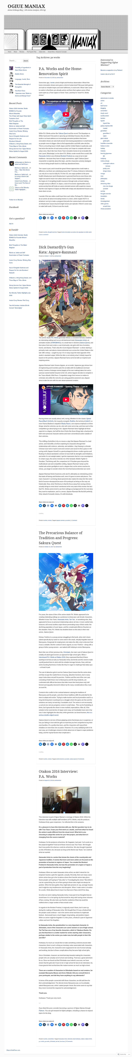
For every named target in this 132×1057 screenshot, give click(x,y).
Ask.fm (11, 224)
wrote (53, 82)
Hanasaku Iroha (44, 156)
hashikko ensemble (106, 143)
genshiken (104, 131)
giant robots (104, 138)
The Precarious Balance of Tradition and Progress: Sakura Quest (60, 538)
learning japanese (106, 153)
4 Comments (80, 759)
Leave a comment (43, 234)
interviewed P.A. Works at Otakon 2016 (52, 657)
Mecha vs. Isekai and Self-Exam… (23, 163)
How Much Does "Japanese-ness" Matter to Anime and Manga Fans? (23, 93)
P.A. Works (55, 338)
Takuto (17, 187)
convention (51, 1039)
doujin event (104, 113)
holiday (103, 148)
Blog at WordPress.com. (13, 1050)
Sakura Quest (63, 133)
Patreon (41, 1010)
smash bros (106, 206)
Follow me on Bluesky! (16, 200)
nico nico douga (108, 186)
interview (70, 1039)
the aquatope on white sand (84, 232)
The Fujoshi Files (31, 52)
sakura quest (73, 759)
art (101, 103)
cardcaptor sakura (108, 163)
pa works (73, 232)
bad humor (104, 106)
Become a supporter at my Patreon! (111, 70)
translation (104, 196)
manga (103, 173)
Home (9, 52)
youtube (105, 189)
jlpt (104, 156)
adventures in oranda (107, 98)
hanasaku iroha (63, 1039)
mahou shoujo (105, 161)
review (49, 520)
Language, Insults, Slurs (22, 79)
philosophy (104, 178)
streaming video (105, 183)
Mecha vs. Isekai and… (22, 168)
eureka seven (105, 116)
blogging (103, 108)
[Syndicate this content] (10, 230)
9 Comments (69, 1041)
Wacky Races (66, 423)
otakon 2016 (88, 1039)
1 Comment (74, 520)
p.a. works (41, 1041)
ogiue (104, 136)
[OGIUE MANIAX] (66, 32)
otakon (83, 1039)
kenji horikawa (76, 1039)
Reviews (22, 52)
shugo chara (107, 171)
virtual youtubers (106, 209)
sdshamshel (60, 77)
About (15, 52)
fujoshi (103, 121)
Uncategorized (105, 201)
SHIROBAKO (55, 343)
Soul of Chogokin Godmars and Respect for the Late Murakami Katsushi (18, 138)
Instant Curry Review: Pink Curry (19, 300)
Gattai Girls (42, 52)
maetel (105, 128)
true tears (62, 1041)
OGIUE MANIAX (26, 6)
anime (45, 232)
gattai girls (106, 141)
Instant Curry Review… (22, 181)
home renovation (66, 232)
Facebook (14, 207)
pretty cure (106, 168)
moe (102, 176)
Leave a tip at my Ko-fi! (108, 74)
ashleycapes (18, 162)
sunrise (103, 191)
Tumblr (14, 230)
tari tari (57, 1041)
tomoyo (108, 166)
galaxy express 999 (106, 126)
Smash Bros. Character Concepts (57, 52)
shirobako (52, 1041)
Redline (72, 421)
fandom (103, 118)
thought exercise (52, 232)
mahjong (103, 158)
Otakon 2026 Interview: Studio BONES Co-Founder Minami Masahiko (18, 110)
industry (103, 151)
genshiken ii (106, 133)
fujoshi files (106, 123)
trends (102, 199)
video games (104, 204)
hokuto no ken (105, 146)
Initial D (87, 421)
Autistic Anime (19, 74)
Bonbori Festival (66, 156)
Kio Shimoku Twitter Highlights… (22, 188)
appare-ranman (61, 520)
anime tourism (60, 759)
